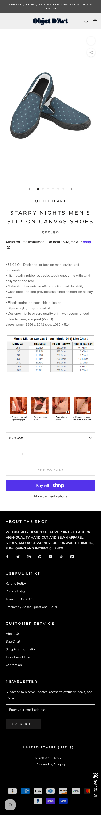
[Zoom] (91, 41)
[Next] (71, 189)
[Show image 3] (48, 189)
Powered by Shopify (51, 764)
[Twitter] (18, 556)
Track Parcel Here (18, 657)
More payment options (50, 496)
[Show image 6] (63, 189)
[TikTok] (61, 556)
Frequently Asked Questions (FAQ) (31, 607)
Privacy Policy (16, 591)
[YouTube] (50, 556)
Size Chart (13, 641)
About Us (13, 634)
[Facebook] (7, 556)
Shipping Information (21, 649)
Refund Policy (16, 583)
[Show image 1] (38, 189)
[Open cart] (95, 21)
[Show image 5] (58, 189)
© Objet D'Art (51, 758)
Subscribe (23, 724)
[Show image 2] (43, 189)
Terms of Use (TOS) (20, 599)
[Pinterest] (39, 556)
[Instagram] (29, 556)
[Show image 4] (53, 189)
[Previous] (29, 189)
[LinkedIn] (72, 556)
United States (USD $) (48, 747)
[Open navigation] (6, 21)
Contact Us (14, 665)
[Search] (86, 21)
